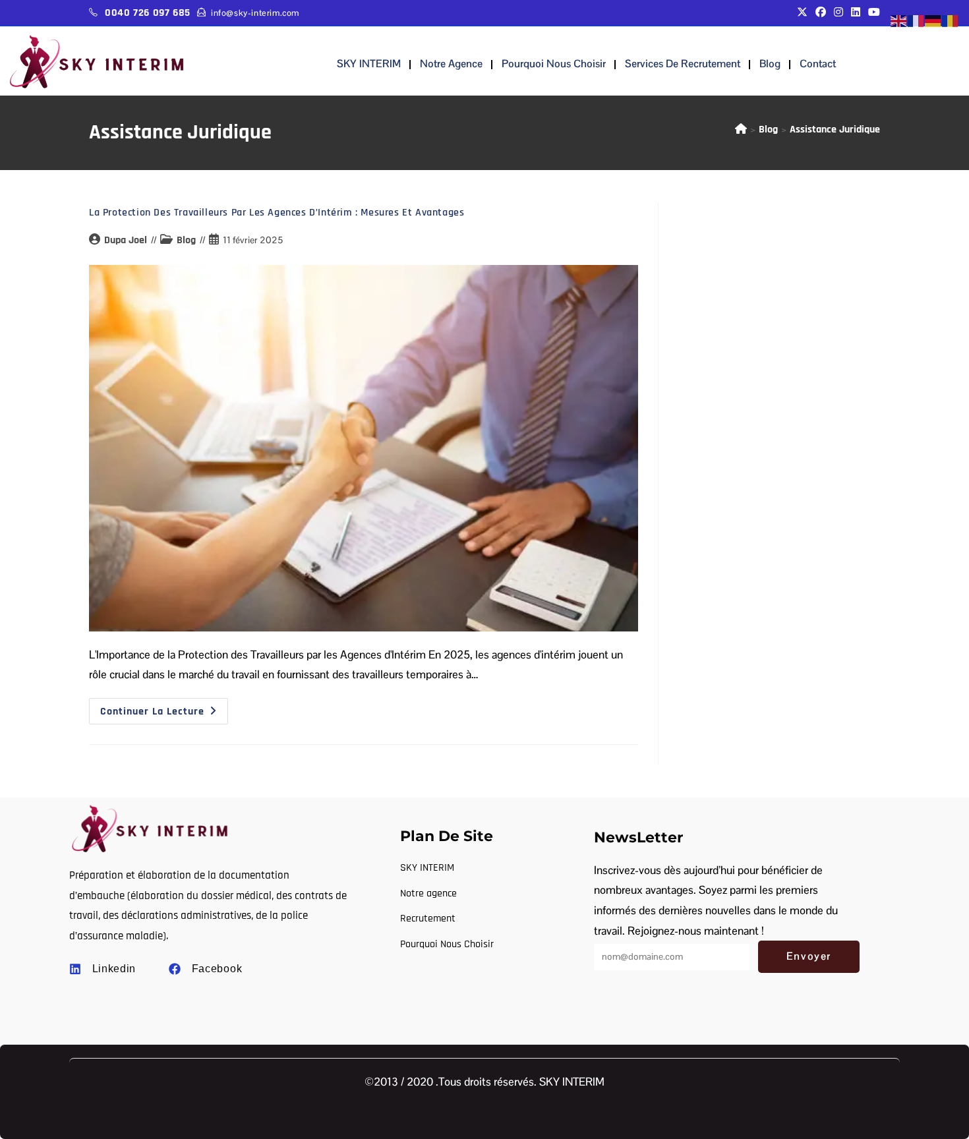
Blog (769, 64)
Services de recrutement (682, 64)
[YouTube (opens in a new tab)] (872, 13)
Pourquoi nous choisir (554, 64)
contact (818, 64)
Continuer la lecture (164, 708)
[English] (899, 21)
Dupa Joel (125, 240)
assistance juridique (835, 129)
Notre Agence (451, 64)
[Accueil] (741, 129)
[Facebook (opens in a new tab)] (820, 13)
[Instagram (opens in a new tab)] (838, 13)
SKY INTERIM (369, 64)
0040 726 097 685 (148, 13)
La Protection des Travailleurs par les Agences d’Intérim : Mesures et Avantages (276, 212)
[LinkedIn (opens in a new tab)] (855, 13)
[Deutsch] (933, 21)
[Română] (950, 21)
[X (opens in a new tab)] (802, 13)
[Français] (916, 21)
